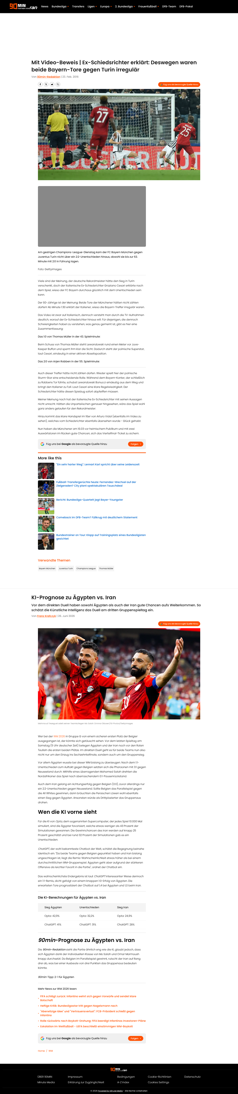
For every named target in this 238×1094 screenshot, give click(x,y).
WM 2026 (59, 736)
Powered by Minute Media (110, 1090)
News (44, 6)
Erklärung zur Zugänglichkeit (86, 1082)
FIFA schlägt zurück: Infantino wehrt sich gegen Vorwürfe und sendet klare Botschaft (88, 998)
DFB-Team (169, 6)
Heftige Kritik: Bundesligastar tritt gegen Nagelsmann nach (78, 1006)
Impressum (75, 1077)
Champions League (86, 568)
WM (51, 1050)
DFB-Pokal (186, 6)
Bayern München (47, 568)
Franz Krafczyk (46, 616)
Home (41, 1050)
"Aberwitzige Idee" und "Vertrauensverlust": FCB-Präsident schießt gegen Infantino (87, 1013)
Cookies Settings (158, 1082)
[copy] (58, 84)
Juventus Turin (66, 568)
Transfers (78, 6)
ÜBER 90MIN (44, 1077)
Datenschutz (192, 1077)
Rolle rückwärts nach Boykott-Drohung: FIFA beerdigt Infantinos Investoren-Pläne (93, 1021)
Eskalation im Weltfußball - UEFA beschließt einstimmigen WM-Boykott (86, 1026)
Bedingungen (126, 1077)
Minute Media (46, 1082)
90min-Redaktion (48, 77)
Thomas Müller (106, 568)
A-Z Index (123, 1082)
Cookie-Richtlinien (159, 1077)
